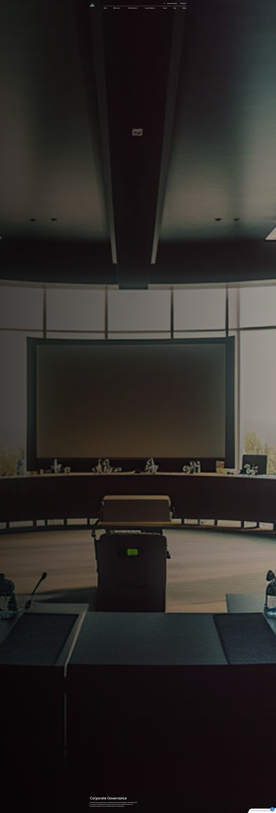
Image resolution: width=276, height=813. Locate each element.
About (105, 8)
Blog (174, 8)
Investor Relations (150, 8)
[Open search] (164, 3)
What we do (116, 8)
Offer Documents (132, 8)
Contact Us (183, 3)
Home (252, 810)
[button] (272, 809)
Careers (165, 8)
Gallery (184, 8)
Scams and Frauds (172, 3)
